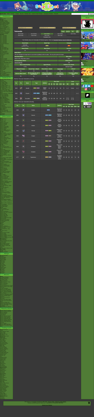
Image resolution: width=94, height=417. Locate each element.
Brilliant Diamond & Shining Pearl (6, 133)
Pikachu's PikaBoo (3, 313)
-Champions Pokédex (4, 33)
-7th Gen (1, 57)
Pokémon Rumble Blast (4, 182)
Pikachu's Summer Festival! (5, 315)
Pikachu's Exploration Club (5, 318)
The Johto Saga (3, 84)
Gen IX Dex (20, 33)
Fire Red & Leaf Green (4, 209)
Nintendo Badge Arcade (4, 172)
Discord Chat (2, 71)
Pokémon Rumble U (4, 178)
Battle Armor (59, 129)
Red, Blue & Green (3, 230)
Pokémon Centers (3, 59)
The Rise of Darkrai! (4, 288)
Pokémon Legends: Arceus (5, 134)
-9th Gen (1, 55)
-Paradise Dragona (3, 387)
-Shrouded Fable (3, 351)
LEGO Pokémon (3, 67)
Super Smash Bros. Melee (5, 228)
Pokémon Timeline (3, 58)
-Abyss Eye (2, 374)
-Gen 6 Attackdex (3, 40)
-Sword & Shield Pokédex (5, 28)
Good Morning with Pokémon (5, 107)
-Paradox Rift (2, 355)
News (1, 17)
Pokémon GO (2, 125)
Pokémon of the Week (4, 53)
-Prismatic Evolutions (4, 348)
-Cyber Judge (2, 393)
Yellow (1, 231)
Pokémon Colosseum (4, 211)
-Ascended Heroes (3, 342)
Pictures (85, 65)
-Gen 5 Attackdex (3, 39)
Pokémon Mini (3, 227)
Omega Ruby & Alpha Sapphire (6, 157)
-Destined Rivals (3, 347)
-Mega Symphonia (3, 380)
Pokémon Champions (4, 122)
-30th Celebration (3, 338)
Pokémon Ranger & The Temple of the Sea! (6, 287)
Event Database (3, 73)
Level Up (68, 31)
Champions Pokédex (48, 13)
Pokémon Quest (3, 154)
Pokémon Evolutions (4, 100)
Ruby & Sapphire (3, 208)
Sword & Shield (3, 132)
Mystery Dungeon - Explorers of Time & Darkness (6, 204)
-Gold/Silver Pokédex (4, 21)
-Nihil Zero (2, 376)
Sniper (44, 88)
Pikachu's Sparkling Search (5, 320)
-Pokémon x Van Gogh (4, 64)
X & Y (1, 156)
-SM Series (2, 360)
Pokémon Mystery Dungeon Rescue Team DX (5, 139)
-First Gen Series (3, 366)
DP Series (2, 266)
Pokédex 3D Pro (3, 184)
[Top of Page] (89, 403)
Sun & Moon (2, 145)
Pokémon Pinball (3, 234)
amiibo (1, 247)
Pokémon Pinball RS (4, 215)
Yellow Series (2, 261)
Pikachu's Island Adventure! (5, 317)
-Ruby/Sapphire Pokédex (5, 22)
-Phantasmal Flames (4, 343)
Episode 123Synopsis (84, 62)
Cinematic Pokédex (4, 51)
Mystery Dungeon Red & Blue (5, 217)
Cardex (1, 50)
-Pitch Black (2, 339)
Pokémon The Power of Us (5, 303)
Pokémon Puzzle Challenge (5, 226)
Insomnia (59, 120)
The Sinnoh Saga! (3, 86)
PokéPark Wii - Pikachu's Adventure (5, 198)
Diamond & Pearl (3, 190)
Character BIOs (3, 257)
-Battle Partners (3, 384)
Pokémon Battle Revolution (5, 199)
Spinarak (33, 120)
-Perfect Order (3, 341)
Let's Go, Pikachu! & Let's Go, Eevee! (6, 148)
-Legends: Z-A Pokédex (4, 32)
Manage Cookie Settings (60, 401)
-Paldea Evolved (3, 358)
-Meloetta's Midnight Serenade (6, 294)
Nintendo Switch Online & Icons (6, 248)
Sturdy (59, 158)
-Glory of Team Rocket (4, 383)
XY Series (2, 271)
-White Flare (2, 346)
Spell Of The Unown (4, 280)
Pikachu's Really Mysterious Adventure (5, 322)
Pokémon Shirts (3, 68)
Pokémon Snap (3, 233)
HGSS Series (2, 268)
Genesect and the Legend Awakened (5, 296)
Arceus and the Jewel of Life (5, 290)
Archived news (3, 18)
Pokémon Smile (3, 140)
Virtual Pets (2, 246)
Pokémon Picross (3, 167)
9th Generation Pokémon (5, 74)
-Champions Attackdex (4, 43)
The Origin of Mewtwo (4, 277)
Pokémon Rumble (3, 194)
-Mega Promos (3, 368)
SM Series (2, 272)
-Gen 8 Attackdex (3, 41)
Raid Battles (2, 335)
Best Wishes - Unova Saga (5, 87)
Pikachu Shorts (6, 308)
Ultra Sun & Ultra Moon (4, 146)
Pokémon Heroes (3, 282)
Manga (6, 253)
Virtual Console (3, 242)
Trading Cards (6, 328)
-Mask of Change (3, 390)
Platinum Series (3, 267)
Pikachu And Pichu (3, 312)
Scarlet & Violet (3, 120)
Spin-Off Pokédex (3, 47)
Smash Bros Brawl (3, 206)
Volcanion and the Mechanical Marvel (5, 301)
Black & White (3, 174)
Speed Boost (59, 142)
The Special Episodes (4, 95)
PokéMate (2, 222)
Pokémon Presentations (4, 66)
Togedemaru (33, 157)
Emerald (1, 210)
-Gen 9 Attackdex (3, 42)
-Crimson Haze (3, 391)
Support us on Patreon (47, 405)
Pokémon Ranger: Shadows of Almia (6, 202)
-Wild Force (2, 392)
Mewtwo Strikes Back (4, 278)
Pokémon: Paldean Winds (5, 102)
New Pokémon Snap (4, 142)
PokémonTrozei (3, 218)
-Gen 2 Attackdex (3, 36)
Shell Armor (44, 92)
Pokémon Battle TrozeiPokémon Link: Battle (6, 160)
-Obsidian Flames (3, 357)
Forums (12, 13)
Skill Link (45, 93)
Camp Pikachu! (3, 314)
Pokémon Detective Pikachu (5, 306)
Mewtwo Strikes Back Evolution (6, 304)
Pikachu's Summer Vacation (5, 310)
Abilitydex (2, 46)
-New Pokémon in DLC (4, 75)
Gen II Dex (47, 35)
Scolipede (33, 151)
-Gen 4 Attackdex (3, 38)
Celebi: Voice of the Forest (5, 281)
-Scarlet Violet (2, 359)
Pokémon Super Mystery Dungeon (5, 166)
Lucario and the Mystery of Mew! (6, 285)
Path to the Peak (3, 104)
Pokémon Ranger (3, 216)
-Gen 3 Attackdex (3, 37)
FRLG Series (2, 264)
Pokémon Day (3, 65)
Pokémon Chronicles (4, 94)
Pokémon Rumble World (4, 165)
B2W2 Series (2, 270)
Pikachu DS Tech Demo (4, 219)
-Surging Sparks (3, 349)
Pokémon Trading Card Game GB (6, 237)
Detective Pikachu (3, 153)
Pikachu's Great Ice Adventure (6, 319)
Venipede (33, 141)
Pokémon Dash (3, 213)
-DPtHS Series (3, 363)
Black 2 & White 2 (3, 175)
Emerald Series (3, 265)
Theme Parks (2, 69)
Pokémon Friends (3, 124)
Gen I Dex (60, 35)
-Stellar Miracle (3, 388)
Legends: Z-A (2, 121)
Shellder (33, 110)
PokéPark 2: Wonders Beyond (6, 181)
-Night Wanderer (3, 389)
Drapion (33, 135)
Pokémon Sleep (3, 129)
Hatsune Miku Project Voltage (5, 62)
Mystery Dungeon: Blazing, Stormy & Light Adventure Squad (6, 196)
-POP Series (2, 372)
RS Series (2, 263)
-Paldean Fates (3, 354)
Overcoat (45, 94)
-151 (1, 356)
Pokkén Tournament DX (4, 152)
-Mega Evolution (3, 344)
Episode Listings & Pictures (5, 79)
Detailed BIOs (2, 258)
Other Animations (3, 108)
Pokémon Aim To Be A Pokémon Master (6, 92)
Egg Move (77, 31)
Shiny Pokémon (3, 97)
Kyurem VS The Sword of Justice (6, 293)
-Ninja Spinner (2, 375)
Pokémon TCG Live (4, 143)
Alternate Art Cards (3, 334)
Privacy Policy (51, 401)
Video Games (6, 116)
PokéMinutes (2, 105)
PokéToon (2, 103)
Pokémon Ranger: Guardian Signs (5, 193)
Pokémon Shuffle (3, 164)
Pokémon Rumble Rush (4, 151)
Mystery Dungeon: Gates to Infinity (5, 179)
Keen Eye (59, 131)
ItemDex (1, 44)
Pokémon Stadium (3, 236)
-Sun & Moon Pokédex (4, 26)
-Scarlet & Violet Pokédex (5, 31)
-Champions (2, 54)
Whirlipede (33, 146)
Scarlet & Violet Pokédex (37, 13)
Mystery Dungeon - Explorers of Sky (6, 201)
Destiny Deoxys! (3, 284)
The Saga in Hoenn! (4, 85)
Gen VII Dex (47, 33)
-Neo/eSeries (2, 365)
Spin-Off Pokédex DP (4, 48)
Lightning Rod (60, 157)
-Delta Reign (2, 337)
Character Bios (3, 81)
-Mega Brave (2, 379)
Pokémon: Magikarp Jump (5, 150)
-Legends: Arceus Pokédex (5, 29)
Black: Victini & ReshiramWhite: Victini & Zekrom (6, 292)
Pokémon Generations (4, 98)
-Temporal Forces (3, 353)
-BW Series (2, 362)
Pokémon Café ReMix (4, 126)
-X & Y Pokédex (3, 25)
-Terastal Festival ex (4, 385)
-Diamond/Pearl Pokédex (5, 23)
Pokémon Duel (3, 170)
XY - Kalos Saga (3, 88)
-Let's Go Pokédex (3, 27)
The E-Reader (2, 221)
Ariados (33, 125)
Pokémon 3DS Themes (4, 244)
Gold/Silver (2, 224)
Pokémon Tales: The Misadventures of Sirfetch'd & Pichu (5, 111)
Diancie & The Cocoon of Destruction (5, 298)
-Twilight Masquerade (4, 352)
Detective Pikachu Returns (5, 130)
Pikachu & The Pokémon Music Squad (6, 325)
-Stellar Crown (3, 350)
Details (63, 31)
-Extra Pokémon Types (4, 331)
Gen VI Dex (60, 33)
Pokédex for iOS (3, 188)
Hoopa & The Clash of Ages (5, 299)
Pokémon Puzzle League (5, 232)
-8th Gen (1, 56)
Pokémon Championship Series (6, 60)
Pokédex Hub (28, 13)
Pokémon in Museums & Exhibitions (4, 63)
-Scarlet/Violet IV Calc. (4, 52)
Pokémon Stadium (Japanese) (6, 235)
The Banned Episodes (4, 96)
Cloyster (27, 93)
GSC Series (2, 262)
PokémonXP (2, 61)
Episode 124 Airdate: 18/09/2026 (85, 77)
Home (8, 13)
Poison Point (59, 139)
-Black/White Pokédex (4, 24)
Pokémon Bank (3, 158)
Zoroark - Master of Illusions (5, 291)
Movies (6, 274)
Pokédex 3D (2, 183)
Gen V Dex (73, 33)
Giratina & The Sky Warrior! (5, 289)
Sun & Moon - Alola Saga (5, 89)
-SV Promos (2, 369)
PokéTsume (2, 114)
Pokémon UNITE (3, 128)
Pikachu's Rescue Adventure (5, 311)
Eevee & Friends (3, 323)
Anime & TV (6, 78)
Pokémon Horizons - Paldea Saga (6, 93)
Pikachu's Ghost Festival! (5, 316)
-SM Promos (2, 371)
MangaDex (2, 256)
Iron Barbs (59, 155)
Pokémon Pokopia (3, 123)
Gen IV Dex (20, 35)
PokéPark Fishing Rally (4, 220)
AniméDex (2, 80)
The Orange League (4, 83)
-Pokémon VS (2, 395)
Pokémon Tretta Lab (4, 177)
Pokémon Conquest (4, 180)
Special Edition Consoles (5, 243)
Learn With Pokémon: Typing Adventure (5, 186)
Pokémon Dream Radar (4, 176)
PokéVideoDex (3, 106)
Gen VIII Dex (34, 33)
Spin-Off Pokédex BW (4, 49)
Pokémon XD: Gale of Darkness (6, 212)
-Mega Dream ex (3, 377)
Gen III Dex (33, 35)
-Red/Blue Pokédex (3, 20)
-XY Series (2, 361)
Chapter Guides (3, 259)
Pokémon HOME (3, 135)
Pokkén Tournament (4, 169)
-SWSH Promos (3, 370)
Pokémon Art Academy (4, 161)
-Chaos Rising (3, 340)
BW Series (2, 269)
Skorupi (33, 130)
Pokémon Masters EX (4, 127)
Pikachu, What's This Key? (5, 324)
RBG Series (2, 260)
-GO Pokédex (2, 30)
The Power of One (3, 279)
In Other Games (3, 241)
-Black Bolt (2, 345)
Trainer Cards (2, 332)
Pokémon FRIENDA (4, 251)
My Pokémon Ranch (4, 205)
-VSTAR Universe (3, 394)
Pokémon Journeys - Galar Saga (6, 90)
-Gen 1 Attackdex (3, 35)
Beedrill (27, 88)
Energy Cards (2, 333)
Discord (21, 13)
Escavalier (27, 98)
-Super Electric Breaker (4, 386)
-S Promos (2, 397)
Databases (6, 16)
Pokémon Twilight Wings (5, 99)
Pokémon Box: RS (3, 214)
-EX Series (2, 364)
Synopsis (84, 79)
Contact (17, 13)
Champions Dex (47, 37)
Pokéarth (56, 13)
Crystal (1, 225)
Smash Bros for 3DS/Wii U (5, 171)
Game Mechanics (3, 239)
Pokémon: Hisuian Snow (4, 101)
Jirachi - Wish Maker (4, 283)
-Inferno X (2, 378)
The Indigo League (3, 82)
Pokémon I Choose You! (4, 302)
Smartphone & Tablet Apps (5, 245)
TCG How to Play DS (4, 187)
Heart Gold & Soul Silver (4, 191)
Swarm (44, 87)
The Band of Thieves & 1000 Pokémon (5, 163)
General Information (4, 255)
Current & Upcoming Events (5, 72)
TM (72, 31)
